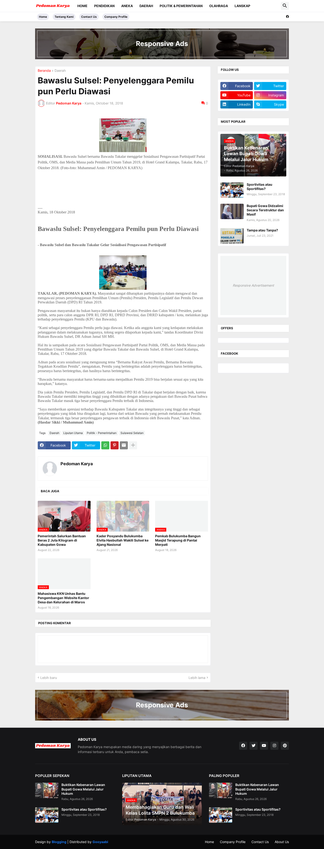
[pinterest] (285, 746)
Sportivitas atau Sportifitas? (259, 186)
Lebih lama (197, 678)
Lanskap (242, 6)
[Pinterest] (115, 445)
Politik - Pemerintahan (101, 433)
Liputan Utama (73, 433)
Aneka (127, 6)
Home (82, 6)
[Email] (124, 445)
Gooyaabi (100, 842)
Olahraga (218, 6)
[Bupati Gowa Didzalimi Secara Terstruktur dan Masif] (232, 211)
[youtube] (264, 746)
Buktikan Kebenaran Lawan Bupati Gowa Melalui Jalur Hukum (83, 789)
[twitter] (254, 746)
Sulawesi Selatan (131, 433)
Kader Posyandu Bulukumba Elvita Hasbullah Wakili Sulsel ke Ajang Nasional (122, 540)
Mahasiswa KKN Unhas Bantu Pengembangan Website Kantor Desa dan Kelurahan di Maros (63, 598)
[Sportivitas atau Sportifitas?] (232, 190)
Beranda (44, 70)
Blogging (59, 842)
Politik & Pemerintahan (181, 6)
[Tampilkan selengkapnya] (133, 445)
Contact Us (89, 16)
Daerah (146, 6)
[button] (285, 6)
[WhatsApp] (105, 445)
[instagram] (274, 746)
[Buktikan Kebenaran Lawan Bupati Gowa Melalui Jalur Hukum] (46, 790)
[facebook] (287, 16)
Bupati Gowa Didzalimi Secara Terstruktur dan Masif (265, 210)
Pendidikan (104, 6)
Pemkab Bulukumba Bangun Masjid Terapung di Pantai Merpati (178, 540)
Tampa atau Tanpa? (262, 230)
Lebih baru (48, 678)
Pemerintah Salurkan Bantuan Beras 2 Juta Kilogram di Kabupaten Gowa (62, 540)
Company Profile (115, 16)
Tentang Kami (64, 16)
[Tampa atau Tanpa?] (232, 236)
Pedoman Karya (76, 463)
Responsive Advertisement (253, 285)
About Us (282, 842)
